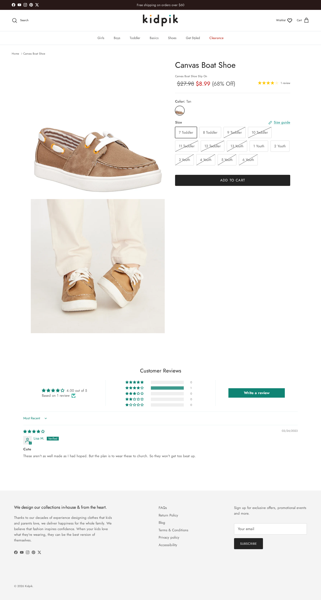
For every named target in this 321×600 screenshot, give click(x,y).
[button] (134, 388)
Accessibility (168, 545)
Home (15, 54)
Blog (162, 522)
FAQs (163, 507)
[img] (34, 431)
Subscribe (248, 543)
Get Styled (193, 38)
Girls (101, 38)
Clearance (216, 38)
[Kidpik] (160, 20)
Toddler (135, 38)
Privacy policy (169, 537)
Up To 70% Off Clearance (160, 6)
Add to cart (232, 180)
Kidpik (28, 586)
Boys (117, 38)
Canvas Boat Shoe (34, 54)
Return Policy (168, 515)
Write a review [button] (257, 393)
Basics (154, 38)
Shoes (172, 38)
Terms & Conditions (173, 530)
